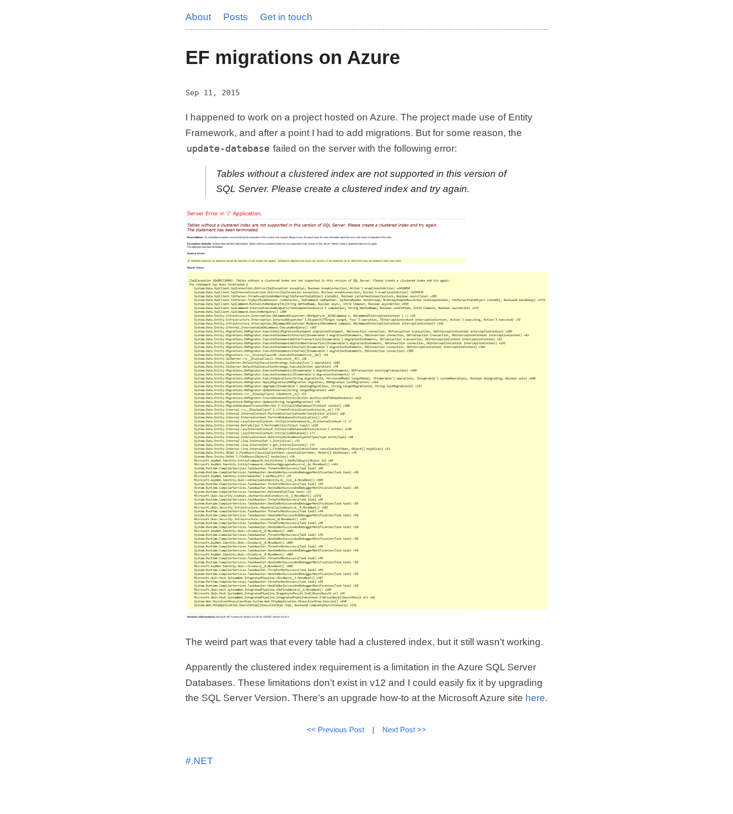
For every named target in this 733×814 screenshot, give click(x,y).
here (535, 698)
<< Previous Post (335, 729)
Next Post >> (404, 729)
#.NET (199, 761)
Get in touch (286, 17)
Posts (235, 17)
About (198, 17)
